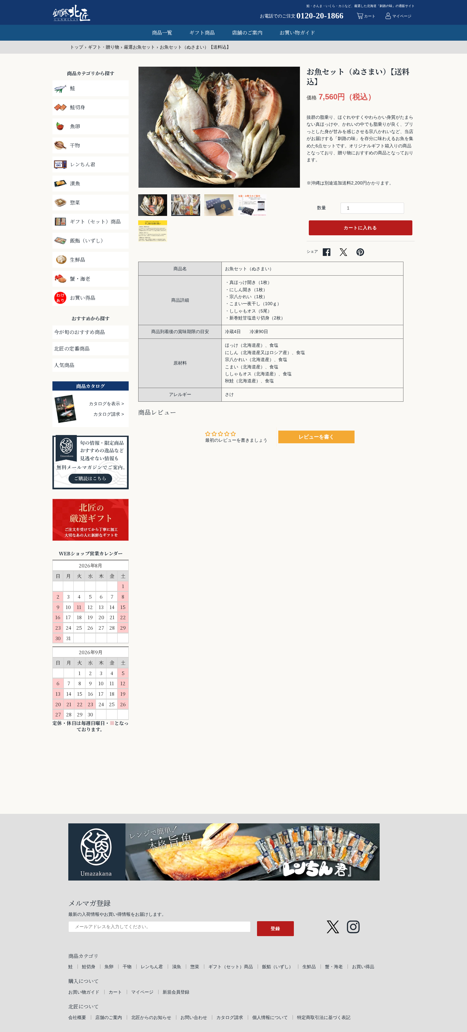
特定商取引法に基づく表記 (323, 1017)
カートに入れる (360, 227)
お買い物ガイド (297, 32)
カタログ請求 (229, 1017)
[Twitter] (333, 924)
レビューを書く (316, 436)
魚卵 (109, 966)
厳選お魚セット (139, 47)
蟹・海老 (334, 966)
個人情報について (270, 1017)
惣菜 (194, 966)
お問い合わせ (193, 1017)
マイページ (142, 992)
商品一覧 (162, 32)
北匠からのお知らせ (151, 1017)
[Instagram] (353, 924)
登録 (275, 928)
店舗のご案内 (247, 32)
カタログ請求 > (108, 414)
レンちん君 (152, 966)
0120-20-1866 (319, 15)
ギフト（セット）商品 (230, 966)
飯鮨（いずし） (277, 966)
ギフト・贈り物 (103, 47)
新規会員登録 (176, 992)
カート (115, 992)
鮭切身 (88, 966)
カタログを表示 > (106, 403)
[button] (287, 127)
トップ (76, 47)
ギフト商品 (202, 32)
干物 (127, 966)
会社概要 (77, 1017)
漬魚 (176, 966)
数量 (321, 207)
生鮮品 (309, 966)
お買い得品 (363, 966)
